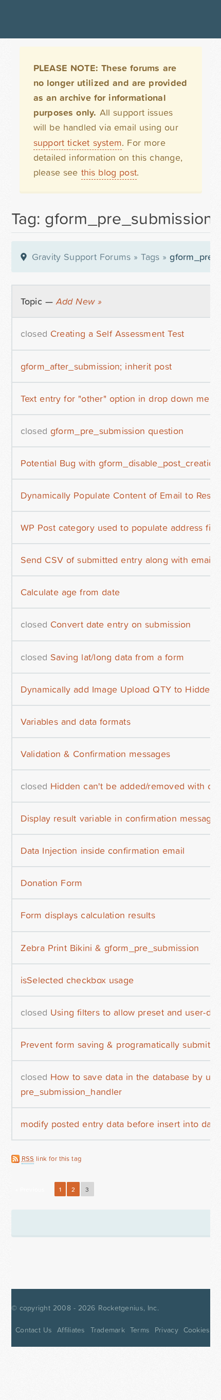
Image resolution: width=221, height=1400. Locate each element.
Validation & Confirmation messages (96, 754)
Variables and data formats (76, 721)
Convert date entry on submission (120, 624)
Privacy (166, 1330)
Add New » (79, 301)
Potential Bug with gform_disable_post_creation (120, 463)
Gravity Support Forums (81, 257)
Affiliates (71, 1330)
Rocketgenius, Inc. (128, 1308)
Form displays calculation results (88, 915)
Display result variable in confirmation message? (120, 818)
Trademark (107, 1330)
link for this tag (52, 1159)
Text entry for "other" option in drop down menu (120, 398)
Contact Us (33, 1330)
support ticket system (77, 142)
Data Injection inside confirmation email (103, 850)
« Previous (30, 1189)
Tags (150, 257)
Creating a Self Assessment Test (117, 333)
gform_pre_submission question (116, 431)
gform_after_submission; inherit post (96, 366)
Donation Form (52, 883)
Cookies (196, 1330)
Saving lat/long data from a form (117, 657)
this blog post (109, 172)
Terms (140, 1330)
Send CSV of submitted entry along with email (117, 560)
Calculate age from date (70, 592)
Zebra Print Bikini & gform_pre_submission (110, 948)
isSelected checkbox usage (77, 980)
